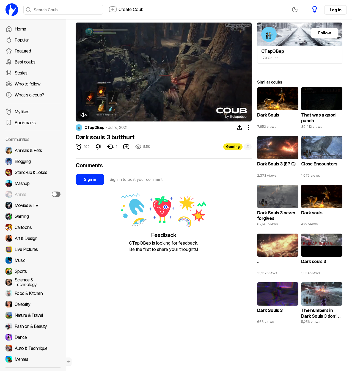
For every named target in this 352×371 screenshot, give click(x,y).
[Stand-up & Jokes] (33, 172)
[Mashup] (33, 183)
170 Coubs (270, 58)
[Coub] (12, 9)
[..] (277, 256)
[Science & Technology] (33, 282)
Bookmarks (25, 122)
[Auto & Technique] (33, 348)
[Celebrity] (33, 304)
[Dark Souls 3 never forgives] (277, 207)
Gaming (233, 147)
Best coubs (25, 62)
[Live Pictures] (33, 249)
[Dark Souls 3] (277, 304)
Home (20, 29)
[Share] (239, 127)
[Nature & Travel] (33, 315)
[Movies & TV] (33, 205)
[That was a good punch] (321, 109)
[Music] (33, 260)
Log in (335, 9)
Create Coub (131, 9)
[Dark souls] (321, 207)
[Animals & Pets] (33, 150)
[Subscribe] (56, 194)
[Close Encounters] (321, 158)
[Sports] (33, 271)
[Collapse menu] (68, 362)
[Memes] (33, 359)
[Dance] (33, 337)
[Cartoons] (33, 227)
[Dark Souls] (277, 109)
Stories (21, 73)
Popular (22, 40)
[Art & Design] (33, 238)
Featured (23, 51)
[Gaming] (33, 216)
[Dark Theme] (294, 9)
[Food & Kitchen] (33, 293)
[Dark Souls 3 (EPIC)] (277, 158)
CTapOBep (94, 127)
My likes (22, 111)
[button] (83, 115)
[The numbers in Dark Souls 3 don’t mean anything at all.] (321, 304)
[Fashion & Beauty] (33, 326)
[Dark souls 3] (321, 256)
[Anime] (33, 194)
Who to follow (28, 84)
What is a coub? (29, 95)
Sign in (90, 179)
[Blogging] (33, 161)
